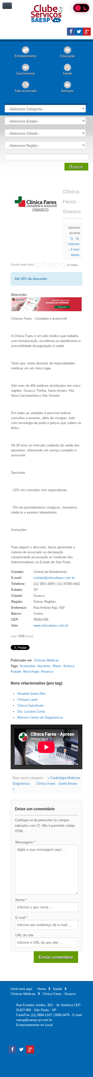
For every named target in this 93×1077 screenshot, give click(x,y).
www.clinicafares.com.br (50, 625)
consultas (28, 666)
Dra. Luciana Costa (31, 711)
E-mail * (21, 917)
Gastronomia (25, 73)
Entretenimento (25, 56)
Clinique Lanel (27, 699)
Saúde (67, 73)
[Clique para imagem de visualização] (35, 203)
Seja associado (26, 91)
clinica (69, 666)
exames (45, 666)
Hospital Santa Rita (31, 693)
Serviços (67, 91)
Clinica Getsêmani (30, 705)
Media (75, 255)
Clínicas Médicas (46, 660)
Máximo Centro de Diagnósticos (40, 717)
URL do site (24, 935)
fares (58, 666)
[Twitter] (79, 32)
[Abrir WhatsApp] (80, 1064)
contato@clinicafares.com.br (54, 578)
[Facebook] (71, 32)
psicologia (32, 671)
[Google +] (87, 32)
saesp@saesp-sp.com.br (34, 1020)
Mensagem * (25, 842)
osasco (48, 671)
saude (16, 671)
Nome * (21, 900)
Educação (67, 56)
